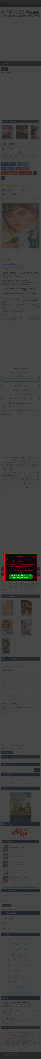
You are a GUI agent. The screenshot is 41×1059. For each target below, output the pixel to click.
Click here (10, 570)
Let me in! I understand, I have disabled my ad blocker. (21, 577)
